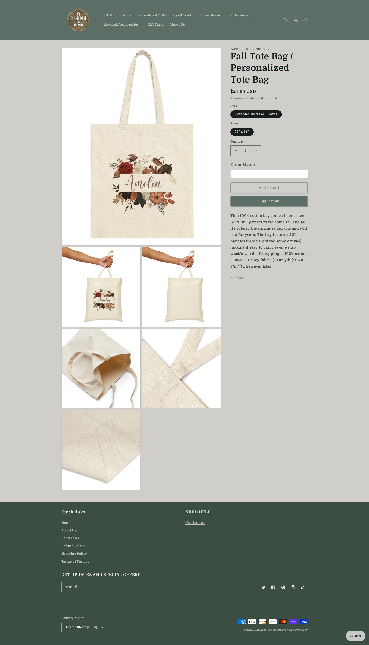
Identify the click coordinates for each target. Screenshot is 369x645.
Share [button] (240, 278)
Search (67, 523)
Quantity (237, 141)
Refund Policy (73, 546)
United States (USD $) (82, 627)
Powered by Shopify (295, 630)
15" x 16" (242, 131)
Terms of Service (75, 561)
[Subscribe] (137, 587)
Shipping (236, 98)
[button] (125, 15)
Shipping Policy (74, 554)
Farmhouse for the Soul (268, 630)
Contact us (195, 523)
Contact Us (70, 538)
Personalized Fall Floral (256, 114)
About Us (69, 530)
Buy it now (269, 201)
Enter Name (242, 164)
